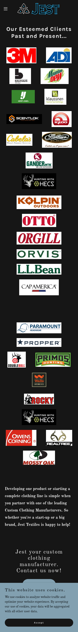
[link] (39, 9)
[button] (7, 9)
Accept (39, 622)
